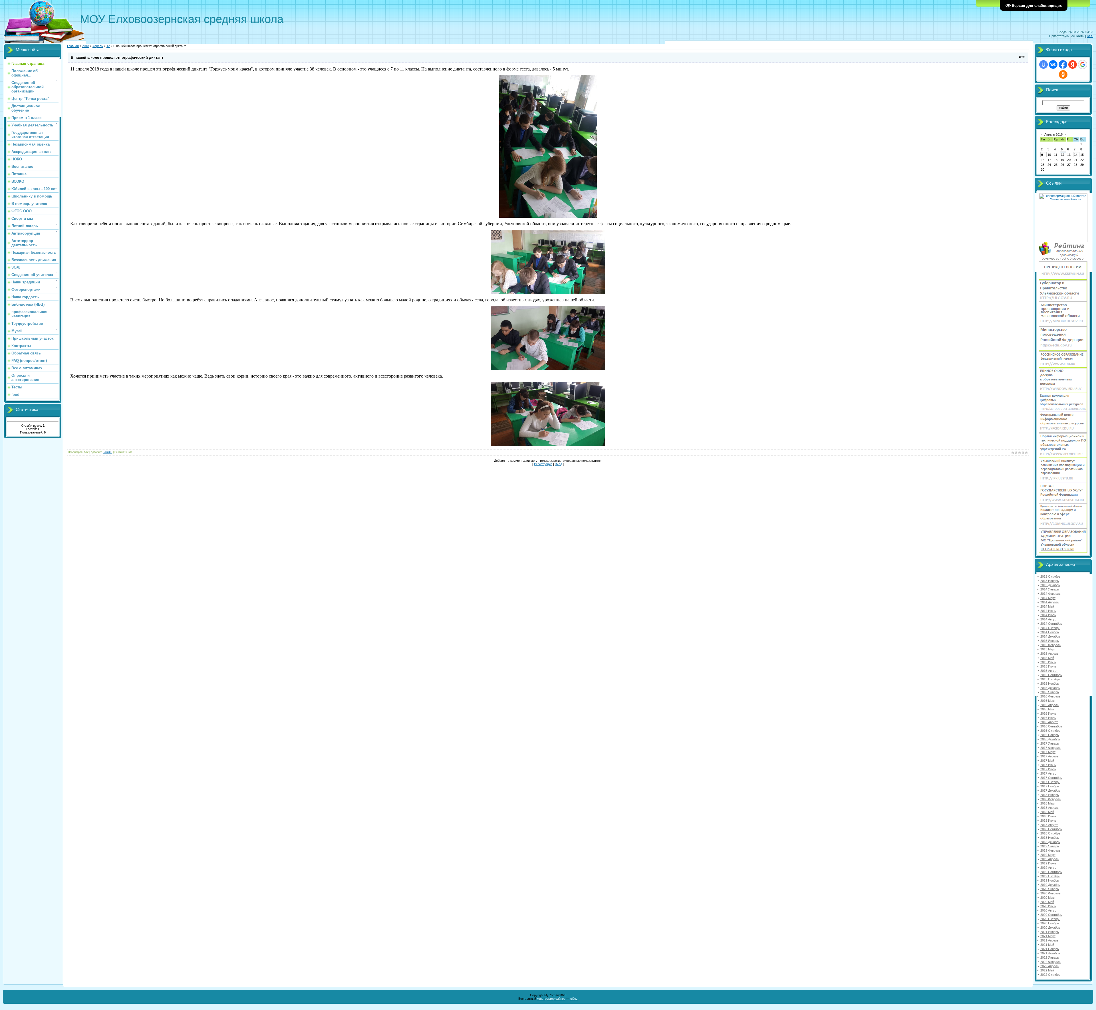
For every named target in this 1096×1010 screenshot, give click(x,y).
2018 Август (1049, 824)
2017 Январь (1049, 743)
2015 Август (1049, 670)
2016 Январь (1049, 692)
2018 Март (1047, 803)
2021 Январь (1049, 932)
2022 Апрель (1049, 966)
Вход (558, 464)
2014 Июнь (1048, 610)
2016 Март (1047, 700)
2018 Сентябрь (1051, 829)
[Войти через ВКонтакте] (1053, 64)
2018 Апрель (1049, 807)
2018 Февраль (1050, 799)
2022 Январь (1049, 957)
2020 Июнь (1048, 906)
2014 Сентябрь (1051, 623)
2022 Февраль (1050, 961)
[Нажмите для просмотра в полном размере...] (548, 217)
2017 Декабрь (1050, 790)
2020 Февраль (1050, 893)
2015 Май (1047, 658)
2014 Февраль (1050, 593)
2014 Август (1049, 619)
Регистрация (543, 464)
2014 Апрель (1049, 602)
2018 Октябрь (1050, 833)
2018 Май (1047, 812)
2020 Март (1047, 897)
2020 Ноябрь (1049, 923)
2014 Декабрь (1050, 636)
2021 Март (1047, 936)
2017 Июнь (1048, 765)
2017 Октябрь (1050, 782)
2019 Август (1049, 867)
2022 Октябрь (1050, 974)
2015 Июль (1048, 666)
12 (108, 46)
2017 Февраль (1050, 747)
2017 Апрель (1049, 756)
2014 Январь (1049, 589)
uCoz (574, 998)
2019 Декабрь (1050, 884)
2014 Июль (1048, 615)
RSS (1090, 36)
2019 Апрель (1049, 859)
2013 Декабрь (1050, 585)
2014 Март (1047, 598)
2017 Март (1047, 752)
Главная (73, 46)
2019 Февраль (1050, 850)
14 (1075, 154)
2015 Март (1047, 649)
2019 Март (1047, 854)
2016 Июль (1048, 717)
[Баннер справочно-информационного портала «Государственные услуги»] (1063, 502)
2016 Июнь (1048, 713)
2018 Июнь (1048, 816)
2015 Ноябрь (1049, 683)
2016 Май (1047, 709)
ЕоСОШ (107, 452)
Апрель (97, 46)
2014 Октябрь (1050, 628)
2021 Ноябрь (1049, 949)
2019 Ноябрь (1049, 880)
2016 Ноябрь (1049, 735)
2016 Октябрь (1050, 730)
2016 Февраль (1050, 696)
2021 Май (1047, 944)
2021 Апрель (1049, 940)
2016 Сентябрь (1051, 726)
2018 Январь (1049, 795)
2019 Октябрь (1050, 876)
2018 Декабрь (1050, 842)
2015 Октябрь (1050, 679)
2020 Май (1047, 902)
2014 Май (1047, 606)
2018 (85, 46)
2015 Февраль (1050, 645)
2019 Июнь (1048, 863)
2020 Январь (1049, 889)
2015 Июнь (1048, 662)
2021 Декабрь (1050, 953)
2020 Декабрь (1050, 927)
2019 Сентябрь (1051, 872)
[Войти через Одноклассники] (1063, 74)
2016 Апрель (1049, 705)
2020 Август (1049, 910)
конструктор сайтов (551, 998)
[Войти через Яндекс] (1072, 64)
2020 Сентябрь (1051, 914)
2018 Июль (1048, 820)
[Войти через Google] (1082, 64)
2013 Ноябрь (1049, 580)
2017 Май (1047, 760)
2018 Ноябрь (1049, 837)
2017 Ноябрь (1049, 786)
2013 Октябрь (1050, 576)
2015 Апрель (1049, 653)
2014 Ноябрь (1049, 632)
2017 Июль (1048, 769)
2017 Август (1049, 773)
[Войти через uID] (1043, 64)
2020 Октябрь (1050, 919)
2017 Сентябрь (1051, 777)
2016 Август (1049, 722)
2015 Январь (1049, 640)
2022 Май (1047, 970)
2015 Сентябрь (1051, 675)
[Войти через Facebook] (1063, 64)
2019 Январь (1049, 846)
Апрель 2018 (1053, 134)
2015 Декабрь (1050, 688)
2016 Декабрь (1050, 739)
